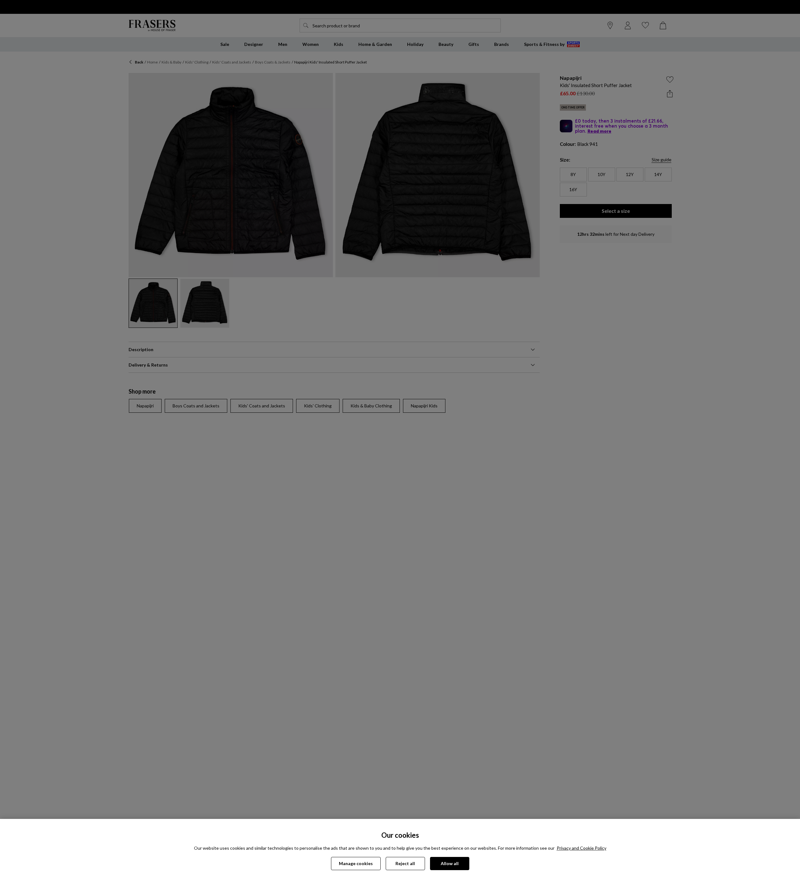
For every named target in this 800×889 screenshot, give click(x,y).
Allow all (450, 863)
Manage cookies (356, 863)
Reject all (405, 863)
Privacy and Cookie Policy (581, 848)
